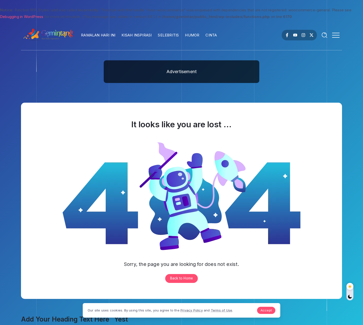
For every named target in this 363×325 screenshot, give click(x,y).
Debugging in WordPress (21, 16)
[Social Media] (287, 35)
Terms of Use (221, 310)
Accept (266, 310)
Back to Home (181, 278)
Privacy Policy (192, 310)
